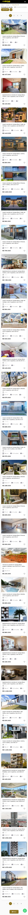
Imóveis (7, 4)
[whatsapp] (25, 910)
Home (2, 4)
